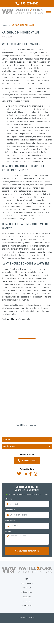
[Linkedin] (25, 474)
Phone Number (10, 520)
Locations (27, 601)
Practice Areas (27, 583)
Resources (27, 596)
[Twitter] (19, 474)
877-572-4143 (29, 3)
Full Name (8, 499)
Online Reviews (27, 592)
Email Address (10, 510)
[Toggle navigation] (48, 12)
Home (4, 25)
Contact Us (27, 605)
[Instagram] (35, 474)
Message (8, 531)
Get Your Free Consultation (27, 551)
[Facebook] (30, 474)
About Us (27, 587)
